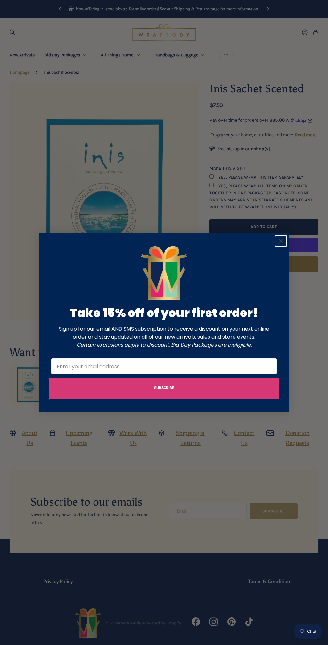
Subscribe (164, 387)
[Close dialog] (280, 241)
